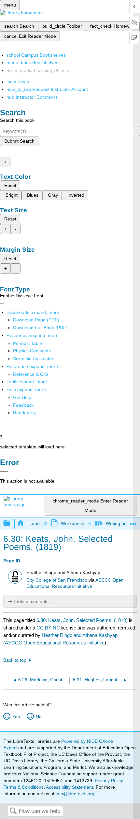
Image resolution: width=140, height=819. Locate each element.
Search (13, 811)
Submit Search (19, 141)
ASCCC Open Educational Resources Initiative (55, 642)
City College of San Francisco (56, 580)
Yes (16, 716)
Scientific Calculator (33, 358)
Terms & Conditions (24, 787)
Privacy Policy (109, 780)
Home (33, 523)
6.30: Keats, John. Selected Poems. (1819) (82, 620)
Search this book (17, 120)
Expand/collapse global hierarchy (11, 523)
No (38, 716)
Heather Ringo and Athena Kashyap (80, 635)
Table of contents (31, 601)
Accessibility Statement (69, 787)
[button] (23, 405)
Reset (10, 185)
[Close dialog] (4, 471)
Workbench (73, 523)
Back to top (14, 660)
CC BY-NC (48, 627)
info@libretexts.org (74, 793)
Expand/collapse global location (133, 521)
